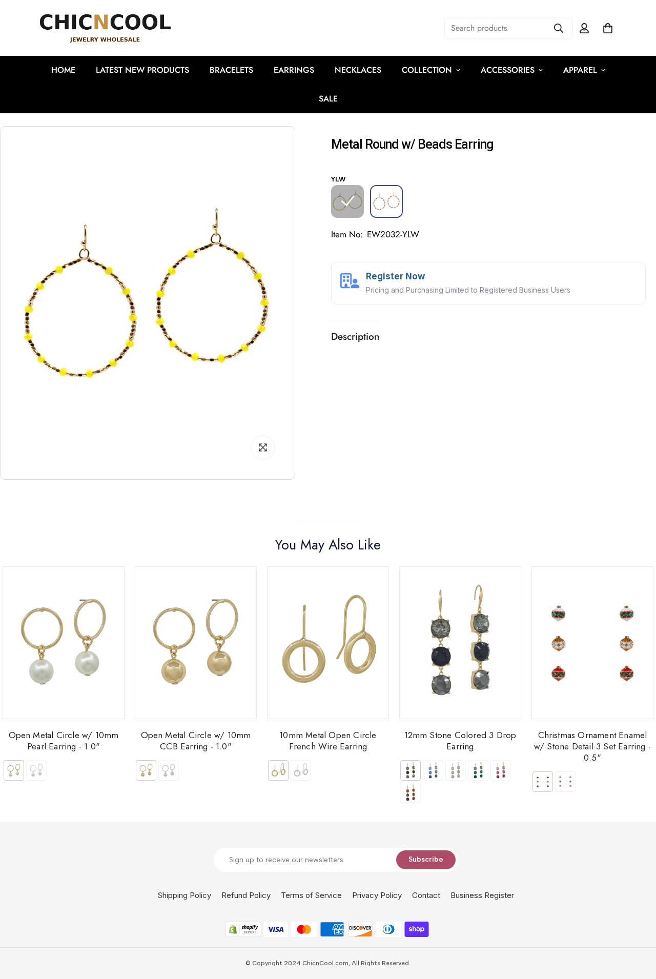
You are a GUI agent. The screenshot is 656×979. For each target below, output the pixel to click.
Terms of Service (311, 895)
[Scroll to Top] (636, 923)
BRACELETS (231, 70)
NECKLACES (358, 70)
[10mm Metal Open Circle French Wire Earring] (328, 642)
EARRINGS (294, 70)
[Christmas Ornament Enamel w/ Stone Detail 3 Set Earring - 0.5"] (592, 642)
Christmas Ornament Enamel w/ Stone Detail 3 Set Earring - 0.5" (592, 746)
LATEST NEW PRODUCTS (142, 70)
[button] (608, 28)
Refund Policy (246, 895)
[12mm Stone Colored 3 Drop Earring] (460, 642)
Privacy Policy (377, 895)
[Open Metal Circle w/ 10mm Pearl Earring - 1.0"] (64, 642)
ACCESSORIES (508, 70)
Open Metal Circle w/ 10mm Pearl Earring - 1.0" (64, 740)
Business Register (482, 895)
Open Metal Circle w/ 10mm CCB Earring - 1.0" (196, 740)
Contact (426, 895)
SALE (328, 99)
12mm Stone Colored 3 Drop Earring (460, 740)
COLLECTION (427, 70)
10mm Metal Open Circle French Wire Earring (327, 740)
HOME (63, 70)
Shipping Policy (184, 895)
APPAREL (580, 70)
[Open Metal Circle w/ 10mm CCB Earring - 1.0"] (196, 642)
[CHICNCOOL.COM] (105, 28)
